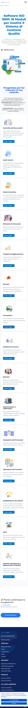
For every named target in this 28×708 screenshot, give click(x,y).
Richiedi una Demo (5, 639)
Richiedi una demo (9, 50)
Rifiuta (13, 703)
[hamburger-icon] (25, 2)
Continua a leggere (8, 141)
